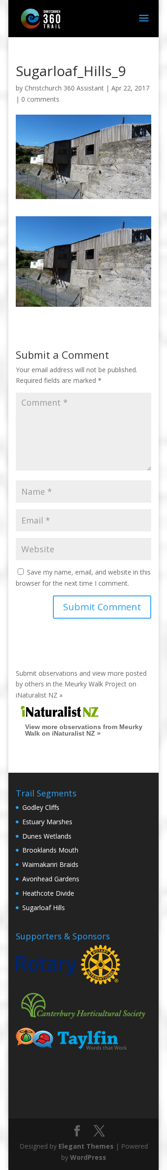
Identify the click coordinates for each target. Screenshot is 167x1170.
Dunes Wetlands (46, 836)
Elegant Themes (86, 1146)
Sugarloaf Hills (43, 907)
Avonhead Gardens (50, 878)
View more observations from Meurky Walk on (83, 730)
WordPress (88, 1157)
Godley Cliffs (40, 807)
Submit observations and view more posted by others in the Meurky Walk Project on (81, 684)
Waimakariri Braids (50, 864)
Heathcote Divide (48, 893)
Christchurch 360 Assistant (64, 88)
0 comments (40, 99)
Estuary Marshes (47, 821)
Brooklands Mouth (50, 850)
